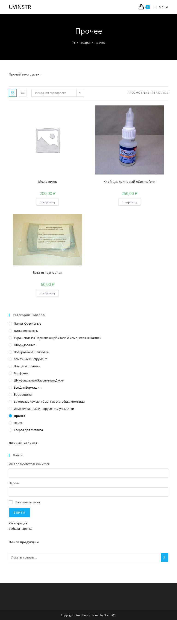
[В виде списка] (23, 93)
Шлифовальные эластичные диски (39, 380)
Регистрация (18, 523)
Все (165, 93)
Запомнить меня (27, 502)
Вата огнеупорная (47, 272)
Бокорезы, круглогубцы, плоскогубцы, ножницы (49, 401)
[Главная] (73, 43)
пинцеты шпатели (27, 366)
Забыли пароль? (20, 529)
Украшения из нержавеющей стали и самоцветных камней (57, 338)
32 (159, 93)
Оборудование (24, 345)
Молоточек (47, 181)
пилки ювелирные (27, 323)
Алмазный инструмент (30, 359)
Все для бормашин (27, 387)
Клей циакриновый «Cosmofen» (129, 181)
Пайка (18, 423)
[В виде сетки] (13, 93)
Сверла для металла (28, 430)
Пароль (14, 483)
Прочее (99, 43)
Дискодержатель (26, 331)
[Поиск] (164, 557)
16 (153, 93)
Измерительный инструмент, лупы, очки (44, 409)
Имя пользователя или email (29, 464)
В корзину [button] (48, 202)
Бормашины (23, 394)
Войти (19, 513)
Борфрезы (21, 373)
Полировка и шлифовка (31, 352)
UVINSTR (20, 7)
